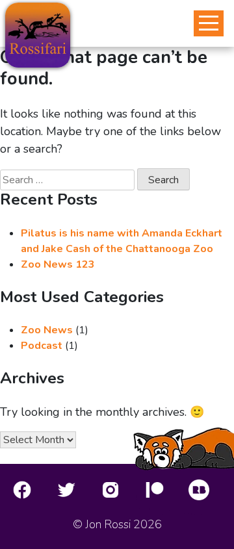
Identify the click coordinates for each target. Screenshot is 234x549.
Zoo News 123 (58, 264)
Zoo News (47, 330)
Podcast (41, 345)
